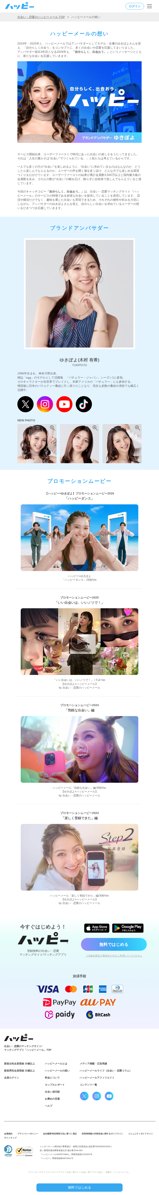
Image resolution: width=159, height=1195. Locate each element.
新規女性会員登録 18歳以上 (19, 1063)
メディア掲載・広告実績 (93, 1063)
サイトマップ (10, 1138)
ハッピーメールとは (56, 1063)
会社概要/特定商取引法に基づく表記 (60, 1133)
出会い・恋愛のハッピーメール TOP (41, 17)
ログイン (135, 6)
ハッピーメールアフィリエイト (97, 1077)
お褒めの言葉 (52, 1098)
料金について (52, 1077)
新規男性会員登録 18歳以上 (19, 1070)
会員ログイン (11, 1077)
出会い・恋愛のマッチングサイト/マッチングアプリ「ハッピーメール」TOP (27, 1048)
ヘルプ (48, 1105)
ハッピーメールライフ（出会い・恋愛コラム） (106, 1070)
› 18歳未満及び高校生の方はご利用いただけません (114, 955)
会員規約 (8, 1133)
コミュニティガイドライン (140, 1133)
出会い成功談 (52, 1091)
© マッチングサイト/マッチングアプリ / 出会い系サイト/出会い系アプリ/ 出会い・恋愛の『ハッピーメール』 (79, 1172)
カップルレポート (55, 1084)
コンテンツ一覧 (88, 1084)
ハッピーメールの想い (57, 1070)
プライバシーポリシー (27, 1133)
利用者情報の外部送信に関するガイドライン (102, 1133)
